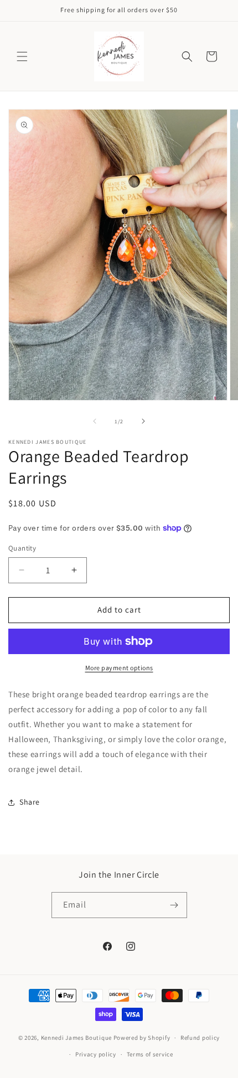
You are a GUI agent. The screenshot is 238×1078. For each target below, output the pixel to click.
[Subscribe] (174, 905)
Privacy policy (95, 1054)
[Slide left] (94, 421)
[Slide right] (143, 421)
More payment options (119, 668)
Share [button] (29, 802)
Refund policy (200, 1037)
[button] (22, 56)
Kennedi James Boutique (77, 1037)
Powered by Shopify (141, 1037)
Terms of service (150, 1054)
